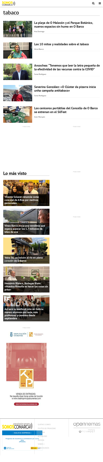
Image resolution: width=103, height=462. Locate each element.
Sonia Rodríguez (40, 74)
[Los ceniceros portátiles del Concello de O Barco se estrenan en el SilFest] (17, 114)
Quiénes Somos (44, 424)
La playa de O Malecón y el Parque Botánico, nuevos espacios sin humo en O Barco (63, 25)
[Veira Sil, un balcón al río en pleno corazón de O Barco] (26, 250)
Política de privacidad (47, 428)
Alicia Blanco (39, 49)
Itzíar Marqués (39, 117)
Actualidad (42, 436)
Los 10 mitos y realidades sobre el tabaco (61, 44)
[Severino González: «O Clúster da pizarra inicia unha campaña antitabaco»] (17, 93)
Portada (41, 432)
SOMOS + (41, 444)
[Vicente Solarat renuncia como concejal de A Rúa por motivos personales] (26, 192)
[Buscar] (93, 3)
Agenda (41, 440)
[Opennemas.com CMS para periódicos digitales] (86, 427)
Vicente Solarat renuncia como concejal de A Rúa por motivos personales (22, 200)
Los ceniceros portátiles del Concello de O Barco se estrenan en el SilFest (66, 110)
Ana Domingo (39, 31)
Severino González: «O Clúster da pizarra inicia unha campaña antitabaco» (65, 89)
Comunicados (43, 448)
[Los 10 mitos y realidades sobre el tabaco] (17, 50)
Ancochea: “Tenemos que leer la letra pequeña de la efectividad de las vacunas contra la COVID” (67, 67)
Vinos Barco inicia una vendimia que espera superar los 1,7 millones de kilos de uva (25, 229)
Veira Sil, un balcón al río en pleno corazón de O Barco (24, 259)
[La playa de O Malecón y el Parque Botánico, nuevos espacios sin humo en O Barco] (17, 29)
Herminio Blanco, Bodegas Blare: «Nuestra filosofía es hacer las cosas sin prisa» (26, 286)
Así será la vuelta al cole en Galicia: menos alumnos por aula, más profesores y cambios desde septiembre (24, 313)
